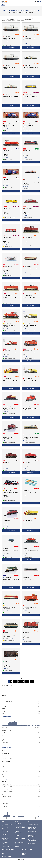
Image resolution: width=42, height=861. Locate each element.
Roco (4, 711)
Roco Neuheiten (31, 836)
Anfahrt (16, 830)
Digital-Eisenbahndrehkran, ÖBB (10, 353)
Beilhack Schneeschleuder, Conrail (30, 522)
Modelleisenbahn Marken (20, 826)
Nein (4, 774)
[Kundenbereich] (35, 2)
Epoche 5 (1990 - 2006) (8, 794)
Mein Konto (30, 825)
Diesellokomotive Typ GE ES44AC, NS (11, 579)
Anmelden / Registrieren (33, 824)
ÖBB (4, 740)
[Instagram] (25, 854)
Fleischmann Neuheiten (33, 838)
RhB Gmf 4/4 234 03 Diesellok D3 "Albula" (30, 97)
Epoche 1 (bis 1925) (7, 784)
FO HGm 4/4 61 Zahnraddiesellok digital (30, 211)
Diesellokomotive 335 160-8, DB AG (10, 325)
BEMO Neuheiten (31, 843)
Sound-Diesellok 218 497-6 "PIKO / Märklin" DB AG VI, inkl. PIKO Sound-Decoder (10, 494)
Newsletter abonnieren (19, 844)
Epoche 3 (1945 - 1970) (8, 789)
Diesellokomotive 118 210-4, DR (9, 607)
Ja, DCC (4, 766)
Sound (4, 776)
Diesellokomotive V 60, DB (8, 437)
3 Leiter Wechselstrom (7, 758)
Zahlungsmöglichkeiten (20, 840)
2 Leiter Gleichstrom (7, 755)
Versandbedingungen (19, 842)
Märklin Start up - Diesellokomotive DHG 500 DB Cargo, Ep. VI (30, 409)
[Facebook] (23, 854)
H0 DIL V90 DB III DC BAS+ (8, 464)
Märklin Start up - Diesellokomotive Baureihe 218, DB (10, 269)
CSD (4, 732)
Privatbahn (5, 742)
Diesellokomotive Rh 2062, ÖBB (29, 353)
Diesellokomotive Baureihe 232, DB (30, 268)
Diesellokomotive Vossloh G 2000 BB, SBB (30, 154)
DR (3, 737)
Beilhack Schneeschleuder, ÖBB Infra (11, 380)
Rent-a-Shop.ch (22, 859)
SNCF (4, 744)
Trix (4, 713)
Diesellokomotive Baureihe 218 (9, 523)
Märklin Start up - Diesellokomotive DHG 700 (30, 551)
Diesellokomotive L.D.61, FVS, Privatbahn (9, 665)
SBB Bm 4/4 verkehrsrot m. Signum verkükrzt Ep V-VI (10, 154)
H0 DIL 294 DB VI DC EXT (28, 464)
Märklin (4, 706)
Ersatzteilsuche (18, 834)
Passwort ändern (31, 828)
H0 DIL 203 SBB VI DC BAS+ (8, 182)
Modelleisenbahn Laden (20, 827)
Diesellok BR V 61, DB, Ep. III (9, 408)
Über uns (17, 831)
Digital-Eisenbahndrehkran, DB (29, 325)
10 (30, 681)
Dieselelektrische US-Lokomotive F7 (30, 492)
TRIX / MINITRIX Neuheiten (33, 840)
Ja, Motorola (5, 771)
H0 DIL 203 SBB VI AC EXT (28, 125)
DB (3, 735)
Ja (3, 764)
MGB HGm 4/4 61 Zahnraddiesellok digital (10, 240)
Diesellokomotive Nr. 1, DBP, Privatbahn (28, 636)
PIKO (4, 708)
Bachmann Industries (7, 701)
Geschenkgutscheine (19, 832)
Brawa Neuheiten (31, 842)
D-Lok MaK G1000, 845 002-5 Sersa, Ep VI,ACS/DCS (31, 182)
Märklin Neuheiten (32, 834)
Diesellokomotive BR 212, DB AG (29, 239)
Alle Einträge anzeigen (6, 716)
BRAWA (4, 703)
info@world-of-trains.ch (7, 845)
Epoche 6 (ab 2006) (7, 796)
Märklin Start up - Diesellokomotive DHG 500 (10, 551)
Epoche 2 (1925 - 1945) (8, 786)
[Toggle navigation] (4, 4)
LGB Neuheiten (31, 835)
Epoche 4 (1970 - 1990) (8, 791)
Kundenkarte (17, 835)
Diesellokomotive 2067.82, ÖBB (29, 607)
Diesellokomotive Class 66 (28, 579)
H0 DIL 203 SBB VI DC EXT (8, 125)
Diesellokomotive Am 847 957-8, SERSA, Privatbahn (10, 39)
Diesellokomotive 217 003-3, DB (9, 635)
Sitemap (17, 846)
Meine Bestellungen (32, 827)
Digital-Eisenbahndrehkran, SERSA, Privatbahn (30, 68)
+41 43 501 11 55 (8, 846)
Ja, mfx (4, 769)
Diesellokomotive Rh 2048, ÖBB (9, 297)
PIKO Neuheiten (31, 839)
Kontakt (16, 828)
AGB (16, 843)
